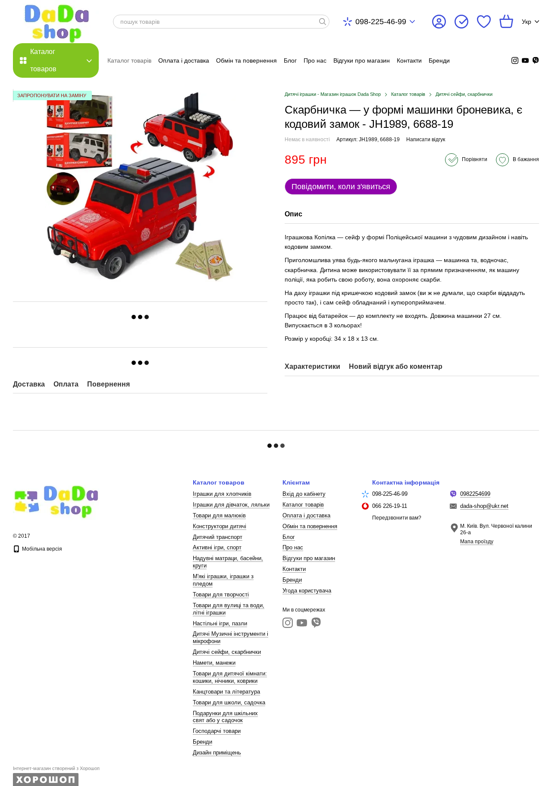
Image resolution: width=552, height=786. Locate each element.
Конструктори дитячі (219, 526)
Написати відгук (425, 139)
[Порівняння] (461, 22)
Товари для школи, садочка (229, 702)
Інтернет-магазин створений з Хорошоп (56, 768)
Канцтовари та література (226, 691)
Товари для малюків (219, 515)
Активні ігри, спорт (217, 547)
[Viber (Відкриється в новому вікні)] (535, 60)
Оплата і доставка (183, 60)
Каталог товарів (129, 60)
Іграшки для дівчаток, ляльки (231, 504)
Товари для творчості (221, 594)
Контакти (409, 60)
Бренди (439, 60)
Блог (290, 60)
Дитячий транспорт (217, 537)
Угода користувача (306, 590)
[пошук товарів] (322, 22)
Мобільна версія (41, 549)
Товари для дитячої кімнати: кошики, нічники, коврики (230, 677)
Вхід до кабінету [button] (304, 494)
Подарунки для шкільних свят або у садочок (225, 717)
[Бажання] (484, 22)
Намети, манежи (214, 662)
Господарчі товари (217, 731)
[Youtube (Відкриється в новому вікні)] (525, 60)
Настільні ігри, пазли (220, 623)
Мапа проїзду (476, 542)
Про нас (315, 60)
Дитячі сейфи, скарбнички (227, 652)
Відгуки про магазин (361, 60)
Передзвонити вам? (396, 518)
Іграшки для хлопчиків (222, 494)
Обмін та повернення (246, 60)
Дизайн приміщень (217, 752)
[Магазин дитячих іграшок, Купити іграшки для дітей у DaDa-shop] (56, 500)
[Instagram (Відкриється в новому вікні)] (514, 60)
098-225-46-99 (380, 21)
